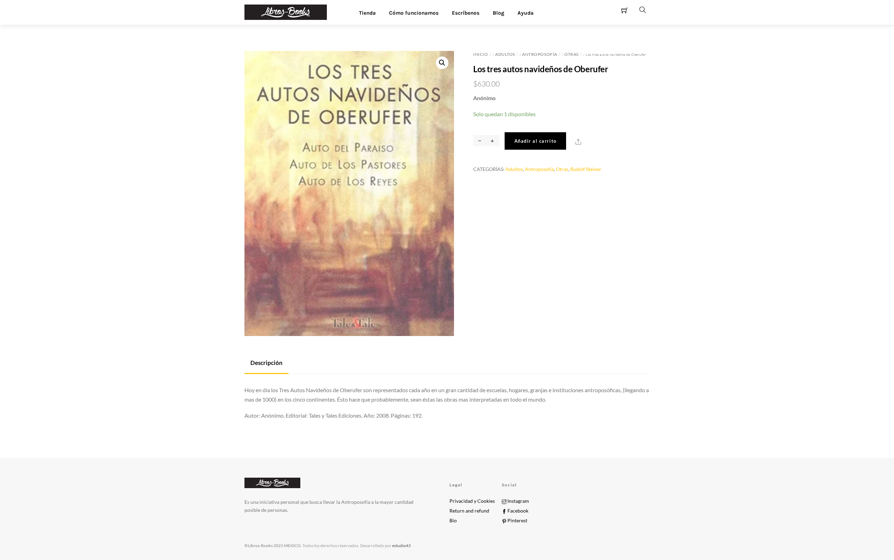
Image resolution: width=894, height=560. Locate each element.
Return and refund (469, 511)
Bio (453, 520)
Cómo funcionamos (414, 13)
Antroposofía (539, 54)
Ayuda (526, 13)
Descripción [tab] (266, 362)
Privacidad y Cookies (472, 501)
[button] (442, 63)
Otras (571, 54)
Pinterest (516, 520)
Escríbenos (465, 13)
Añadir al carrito (535, 141)
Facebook (517, 511)
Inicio (480, 54)
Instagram (517, 501)
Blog (498, 13)
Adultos (505, 54)
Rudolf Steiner (585, 169)
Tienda (367, 13)
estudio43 (401, 545)
